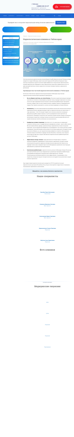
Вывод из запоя (8, 51)
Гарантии (27, 15)
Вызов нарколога (38, 38)
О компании (11, 15)
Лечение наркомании (9, 42)
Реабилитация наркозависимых (11, 60)
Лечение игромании (9, 44)
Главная (5, 15)
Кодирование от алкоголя (10, 53)
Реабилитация (11, 57)
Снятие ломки (7, 55)
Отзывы (33, 15)
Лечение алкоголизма (9, 40)
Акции (37, 15)
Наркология (11, 47)
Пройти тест (61, 22)
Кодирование (61, 38)
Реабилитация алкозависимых (11, 62)
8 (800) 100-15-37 (43, 6)
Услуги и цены (20, 15)
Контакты (43, 15)
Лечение (11, 38)
